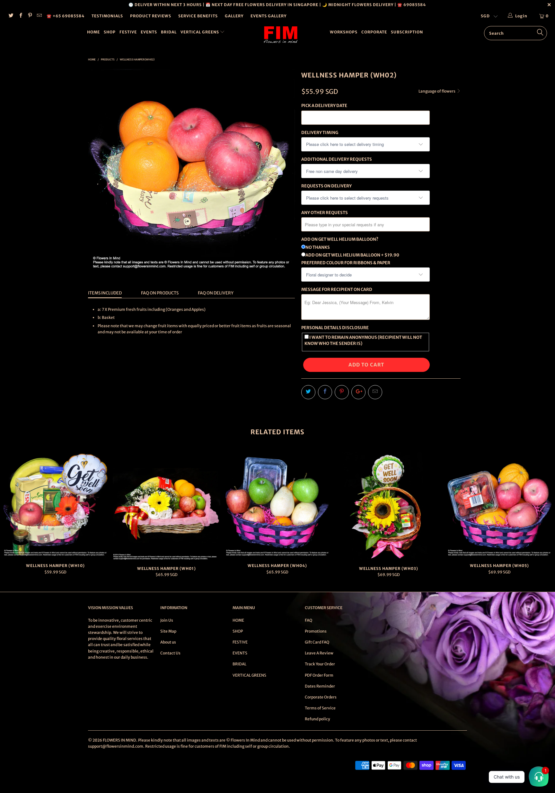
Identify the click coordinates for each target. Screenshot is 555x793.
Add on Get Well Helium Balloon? (339, 239)
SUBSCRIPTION (407, 32)
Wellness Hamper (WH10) (56, 504)
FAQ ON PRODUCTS (160, 293)
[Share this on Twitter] (308, 392)
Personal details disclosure (335, 327)
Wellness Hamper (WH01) (167, 506)
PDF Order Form (319, 675)
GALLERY (234, 16)
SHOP (110, 32)
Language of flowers (437, 91)
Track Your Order (320, 664)
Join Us (166, 620)
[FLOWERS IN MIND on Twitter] (10, 16)
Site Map (168, 631)
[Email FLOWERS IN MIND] (39, 16)
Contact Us (170, 653)
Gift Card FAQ (317, 642)
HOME (93, 32)
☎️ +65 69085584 (65, 16)
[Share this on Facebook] (325, 392)
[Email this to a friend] (375, 392)
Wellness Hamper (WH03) (389, 506)
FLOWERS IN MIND (119, 740)
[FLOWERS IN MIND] (281, 35)
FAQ (308, 620)
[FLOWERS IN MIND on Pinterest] (29, 16)
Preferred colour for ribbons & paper (345, 263)
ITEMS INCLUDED (105, 293)
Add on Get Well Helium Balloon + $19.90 (352, 255)
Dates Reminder (320, 686)
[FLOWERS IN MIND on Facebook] (20, 16)
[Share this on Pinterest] (342, 392)
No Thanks (317, 247)
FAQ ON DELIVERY (215, 293)
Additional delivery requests (336, 159)
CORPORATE (374, 32)
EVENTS (149, 32)
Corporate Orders (321, 697)
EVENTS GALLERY (268, 16)
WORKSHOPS (343, 32)
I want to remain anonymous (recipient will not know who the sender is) (363, 340)
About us (168, 642)
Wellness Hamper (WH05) (499, 504)
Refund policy (317, 718)
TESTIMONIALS (107, 16)
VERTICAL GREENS (200, 32)
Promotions (316, 631)
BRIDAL (169, 32)
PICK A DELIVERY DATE (324, 105)
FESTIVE (128, 32)
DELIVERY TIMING (319, 132)
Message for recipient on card (336, 289)
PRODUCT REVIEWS (150, 16)
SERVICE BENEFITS (198, 16)
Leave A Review (319, 653)
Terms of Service (320, 708)
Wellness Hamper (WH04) (277, 504)
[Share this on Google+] (358, 392)
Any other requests (324, 212)
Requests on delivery (326, 186)
